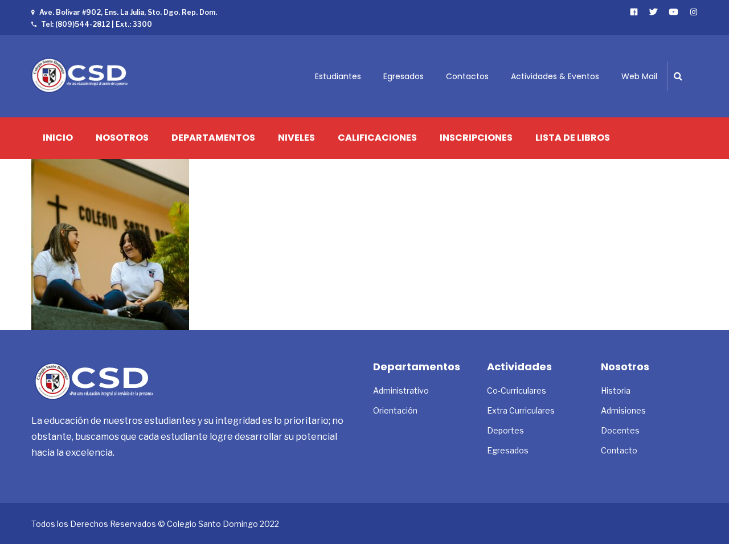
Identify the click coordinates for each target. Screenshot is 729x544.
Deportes (505, 430)
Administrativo (401, 390)
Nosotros (122, 138)
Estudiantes (338, 76)
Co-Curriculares (516, 390)
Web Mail (639, 76)
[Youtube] (674, 12)
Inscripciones (476, 138)
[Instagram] (694, 12)
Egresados (403, 76)
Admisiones (623, 410)
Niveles (296, 138)
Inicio (58, 138)
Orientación (395, 410)
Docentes (620, 430)
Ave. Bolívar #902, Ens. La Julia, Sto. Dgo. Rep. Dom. (128, 12)
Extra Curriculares (521, 410)
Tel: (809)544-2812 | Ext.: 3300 (96, 24)
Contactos (467, 76)
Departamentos (213, 138)
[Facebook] (634, 12)
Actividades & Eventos (555, 76)
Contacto (619, 450)
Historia (615, 390)
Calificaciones (377, 138)
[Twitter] (653, 12)
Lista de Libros (572, 138)
